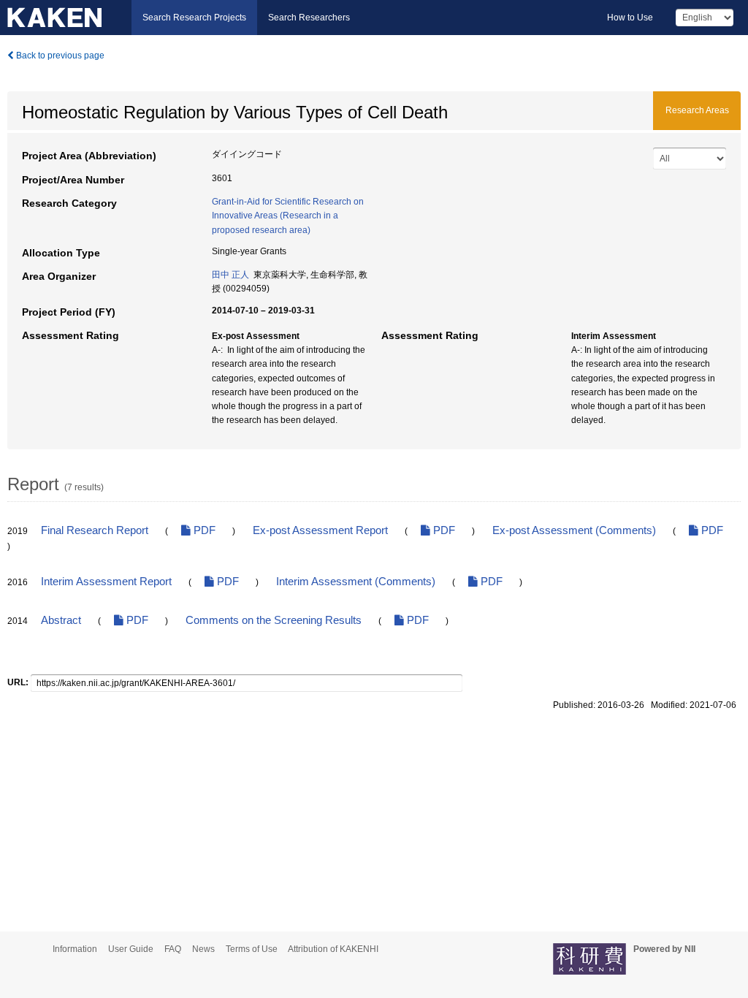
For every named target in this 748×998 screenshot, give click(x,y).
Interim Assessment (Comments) (355, 581)
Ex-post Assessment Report (320, 530)
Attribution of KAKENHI (333, 949)
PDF (203, 530)
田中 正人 (230, 275)
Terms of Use (252, 949)
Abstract (61, 620)
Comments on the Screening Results (274, 620)
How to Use (630, 17)
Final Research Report (94, 530)
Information (75, 949)
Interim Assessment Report (106, 581)
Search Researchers (309, 17)
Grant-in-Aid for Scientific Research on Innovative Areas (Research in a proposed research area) (288, 216)
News (203, 949)
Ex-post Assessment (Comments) (574, 530)
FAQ (172, 949)
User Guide (130, 949)
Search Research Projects (194, 17)
